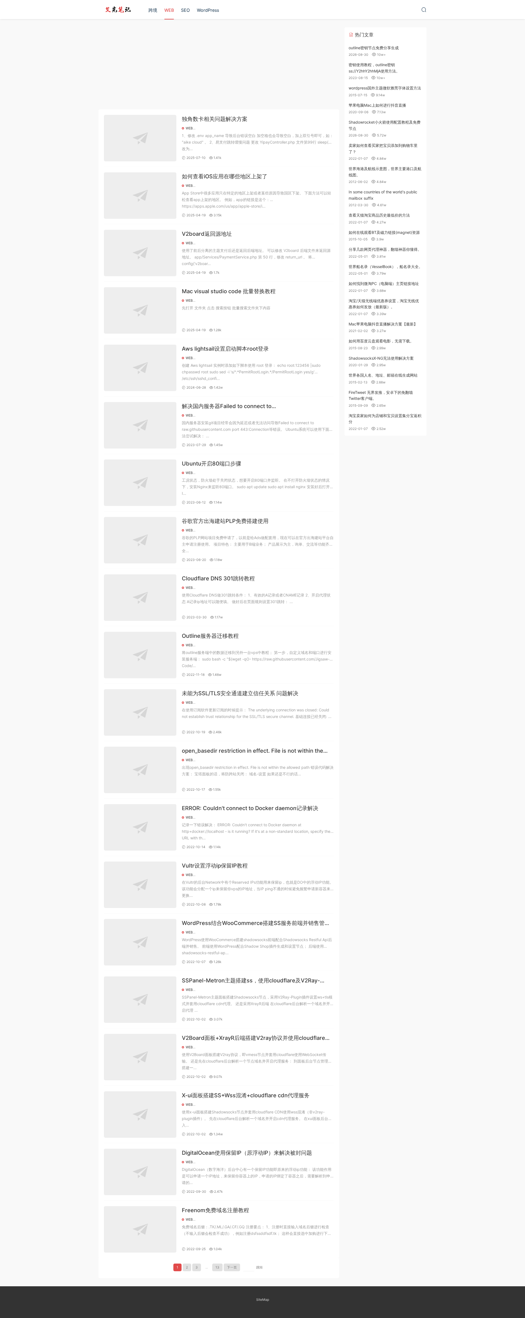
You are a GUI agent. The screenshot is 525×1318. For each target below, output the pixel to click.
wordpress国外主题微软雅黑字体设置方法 (385, 88)
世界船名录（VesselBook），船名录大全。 (385, 266)
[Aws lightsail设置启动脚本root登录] (140, 368)
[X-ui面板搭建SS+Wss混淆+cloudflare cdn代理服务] (140, 1114)
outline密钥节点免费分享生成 (374, 47)
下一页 (232, 1267)
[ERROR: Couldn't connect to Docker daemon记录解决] (140, 827)
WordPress (208, 10)
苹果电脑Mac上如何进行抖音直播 (377, 105)
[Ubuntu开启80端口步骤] (140, 482)
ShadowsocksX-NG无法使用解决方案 (381, 358)
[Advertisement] (218, 65)
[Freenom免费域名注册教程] (140, 1229)
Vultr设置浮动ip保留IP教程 (215, 865)
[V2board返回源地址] (140, 253)
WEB (169, 10)
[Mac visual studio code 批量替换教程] (140, 310)
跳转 (259, 1267)
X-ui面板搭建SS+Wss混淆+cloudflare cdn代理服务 (246, 1095)
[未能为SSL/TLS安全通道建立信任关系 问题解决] (140, 712)
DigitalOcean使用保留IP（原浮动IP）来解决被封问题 (247, 1153)
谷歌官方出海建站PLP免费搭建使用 (225, 521)
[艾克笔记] (117, 9)
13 (217, 1267)
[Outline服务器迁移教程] (140, 655)
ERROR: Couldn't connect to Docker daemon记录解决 (250, 808)
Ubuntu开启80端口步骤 (211, 463)
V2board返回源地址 (207, 234)
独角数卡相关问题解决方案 (214, 119)
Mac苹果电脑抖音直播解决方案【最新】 (383, 324)
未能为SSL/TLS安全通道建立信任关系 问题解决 (240, 693)
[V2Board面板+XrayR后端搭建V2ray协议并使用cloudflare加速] (140, 1057)
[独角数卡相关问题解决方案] (140, 138)
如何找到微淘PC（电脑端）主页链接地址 (384, 283)
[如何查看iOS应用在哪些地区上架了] (140, 195)
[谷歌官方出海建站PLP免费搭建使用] (140, 540)
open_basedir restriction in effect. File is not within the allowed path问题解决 (252, 751)
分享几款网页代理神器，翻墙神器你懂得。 (385, 249)
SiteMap (262, 1299)
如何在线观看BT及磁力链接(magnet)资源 (384, 232)
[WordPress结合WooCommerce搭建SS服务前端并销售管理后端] (140, 942)
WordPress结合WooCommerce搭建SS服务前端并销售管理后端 (256, 923)
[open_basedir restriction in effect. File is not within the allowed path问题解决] (140, 770)
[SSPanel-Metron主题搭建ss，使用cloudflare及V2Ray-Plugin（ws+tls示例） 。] (140, 999)
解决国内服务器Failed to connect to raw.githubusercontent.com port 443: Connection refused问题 (258, 406)
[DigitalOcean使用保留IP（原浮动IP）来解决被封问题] (140, 1172)
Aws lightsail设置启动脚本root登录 (225, 348)
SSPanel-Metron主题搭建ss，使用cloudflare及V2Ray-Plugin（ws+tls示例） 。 (251, 981)
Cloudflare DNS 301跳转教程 (218, 578)
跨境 (152, 10)
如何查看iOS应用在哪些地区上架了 (224, 176)
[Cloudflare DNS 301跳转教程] (140, 597)
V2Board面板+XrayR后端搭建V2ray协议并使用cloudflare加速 (256, 1038)
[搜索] (424, 9)
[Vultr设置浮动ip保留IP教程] (140, 885)
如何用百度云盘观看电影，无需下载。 (381, 341)
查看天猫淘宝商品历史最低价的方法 (379, 215)
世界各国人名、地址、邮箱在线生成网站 (383, 375)
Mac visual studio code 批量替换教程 (229, 291)
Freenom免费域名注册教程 (215, 1210)
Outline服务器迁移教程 (210, 636)
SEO (185, 10)
